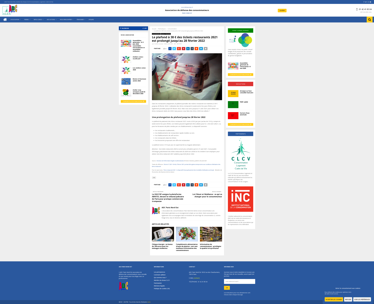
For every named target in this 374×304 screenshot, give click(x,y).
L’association (14, 19)
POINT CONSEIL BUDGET (240, 30)
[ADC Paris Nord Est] (10, 10)
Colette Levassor (159, 44)
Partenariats (158, 283)
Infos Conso (38, 19)
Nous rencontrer (66, 19)
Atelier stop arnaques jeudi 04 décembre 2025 (139, 91)
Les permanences (159, 272)
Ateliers (91, 19)
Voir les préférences (362, 299)
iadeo (149, 302)
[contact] (197, 278)
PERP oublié (244, 102)
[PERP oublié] (233, 104)
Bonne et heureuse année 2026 (139, 80)
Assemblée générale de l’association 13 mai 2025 (245, 65)
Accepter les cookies (334, 299)
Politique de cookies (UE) (162, 288)
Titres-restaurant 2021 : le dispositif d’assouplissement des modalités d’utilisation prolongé (188, 170)
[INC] (240, 211)
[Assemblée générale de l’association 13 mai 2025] (233, 65)
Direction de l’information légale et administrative (170, 161)
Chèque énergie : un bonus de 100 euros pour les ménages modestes (162, 246)
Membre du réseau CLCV (162, 280)
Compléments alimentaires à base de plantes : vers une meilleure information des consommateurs (187, 247)
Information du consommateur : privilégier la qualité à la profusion (210, 246)
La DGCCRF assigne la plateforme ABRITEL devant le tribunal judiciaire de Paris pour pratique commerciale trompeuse (168, 197)
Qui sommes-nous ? (160, 277)
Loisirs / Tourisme (165, 34)
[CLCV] (240, 171)
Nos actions (51, 19)
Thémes (26, 19)
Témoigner (80, 19)
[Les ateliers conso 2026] (126, 70)
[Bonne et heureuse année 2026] (126, 81)
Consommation (156, 34)
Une (154, 177)
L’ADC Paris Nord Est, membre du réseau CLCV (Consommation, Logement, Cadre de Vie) (28, 2)
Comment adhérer (160, 275)
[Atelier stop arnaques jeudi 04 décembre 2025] (126, 92)
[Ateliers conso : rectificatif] (126, 59)
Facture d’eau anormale (244, 114)
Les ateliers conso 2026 (139, 69)
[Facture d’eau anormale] (233, 115)
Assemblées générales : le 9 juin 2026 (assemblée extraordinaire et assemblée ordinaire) (139, 46)
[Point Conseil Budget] (240, 47)
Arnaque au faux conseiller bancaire (246, 92)
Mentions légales (159, 286)
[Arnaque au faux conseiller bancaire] (233, 93)
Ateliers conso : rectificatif (138, 58)
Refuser (348, 299)
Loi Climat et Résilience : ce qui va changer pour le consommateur (207, 195)
